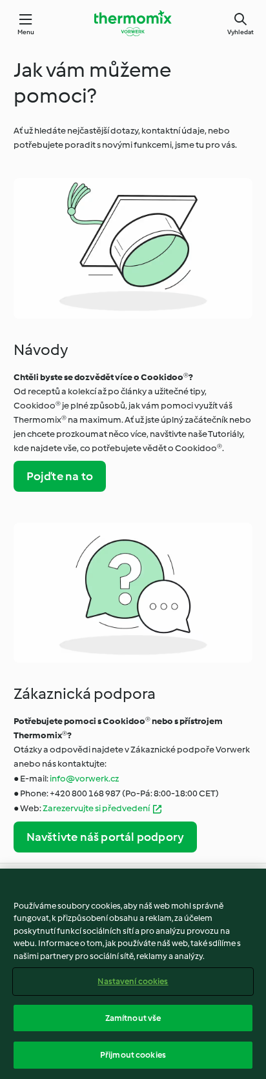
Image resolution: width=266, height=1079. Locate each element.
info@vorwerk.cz (84, 778)
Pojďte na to (59, 476)
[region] (133, 974)
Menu (26, 32)
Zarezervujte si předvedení (96, 808)
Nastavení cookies (132, 981)
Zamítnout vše (133, 1018)
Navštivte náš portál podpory (105, 837)
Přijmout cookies (133, 1055)
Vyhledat (240, 32)
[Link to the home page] (133, 23)
